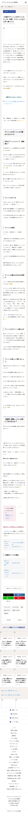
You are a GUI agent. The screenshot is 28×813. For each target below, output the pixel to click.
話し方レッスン (14, 746)
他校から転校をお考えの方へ (14, 770)
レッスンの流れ (14, 759)
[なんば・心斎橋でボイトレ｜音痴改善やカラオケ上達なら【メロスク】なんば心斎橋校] (10, 2)
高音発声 (6, 613)
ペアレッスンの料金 (14, 741)
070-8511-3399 (16, 563)
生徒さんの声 (14, 754)
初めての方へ (14, 733)
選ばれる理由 (14, 730)
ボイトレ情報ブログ (14, 762)
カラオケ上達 (15, 607)
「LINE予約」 (6, 531)
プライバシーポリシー (14, 783)
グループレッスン (14, 743)
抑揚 (22, 607)
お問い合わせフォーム (17, 573)
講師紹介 (14, 735)
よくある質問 (14, 749)
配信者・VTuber (16, 610)
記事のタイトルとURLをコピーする (14, 588)
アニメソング (7, 607)
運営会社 (14, 781)
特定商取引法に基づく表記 (14, 778)
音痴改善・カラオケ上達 (9, 11)
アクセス (14, 751)
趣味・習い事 (7, 610)
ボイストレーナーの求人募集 (14, 773)
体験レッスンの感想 (14, 757)
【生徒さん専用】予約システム (14, 789)
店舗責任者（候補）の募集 (14, 775)
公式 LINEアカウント (17, 546)
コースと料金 (14, 738)
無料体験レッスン (14, 786)
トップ (14, 727)
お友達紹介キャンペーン (14, 767)
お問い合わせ (14, 765)
